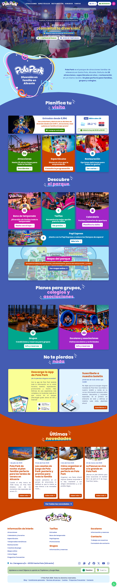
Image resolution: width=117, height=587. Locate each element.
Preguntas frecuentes (15, 557)
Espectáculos (44, 4)
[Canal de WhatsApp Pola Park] (84, 563)
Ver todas (57, 504)
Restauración (57, 4)
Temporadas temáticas (16, 542)
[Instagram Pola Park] (79, 563)
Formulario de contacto (100, 543)
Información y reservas (59, 550)
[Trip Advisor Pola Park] (87, 570)
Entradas (53, 532)
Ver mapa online (57, 268)
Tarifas (77, 4)
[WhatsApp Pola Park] (114, 584)
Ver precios (57, 225)
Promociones (55, 542)
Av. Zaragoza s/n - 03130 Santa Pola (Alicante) (32, 563)
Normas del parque (53, 580)
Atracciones (31, 4)
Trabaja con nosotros (99, 540)
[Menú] (114, 3)
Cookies (65, 580)
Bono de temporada (71, 38)
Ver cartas (92, 168)
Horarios (69, 4)
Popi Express (54, 539)
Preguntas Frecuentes (77, 580)
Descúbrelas (24, 168)
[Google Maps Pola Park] (102, 570)
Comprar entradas (48, 38)
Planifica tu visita (91, 224)
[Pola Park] (9, 3)
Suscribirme (99, 407)
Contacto (90, 580)
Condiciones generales (37, 580)
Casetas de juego (14, 548)
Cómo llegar (12, 554)
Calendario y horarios (16, 535)
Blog (25, 580)
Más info (75, 241)
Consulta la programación (57, 168)
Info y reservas (32, 346)
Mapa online (12, 551)
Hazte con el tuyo (24, 225)
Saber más (24, 496)
